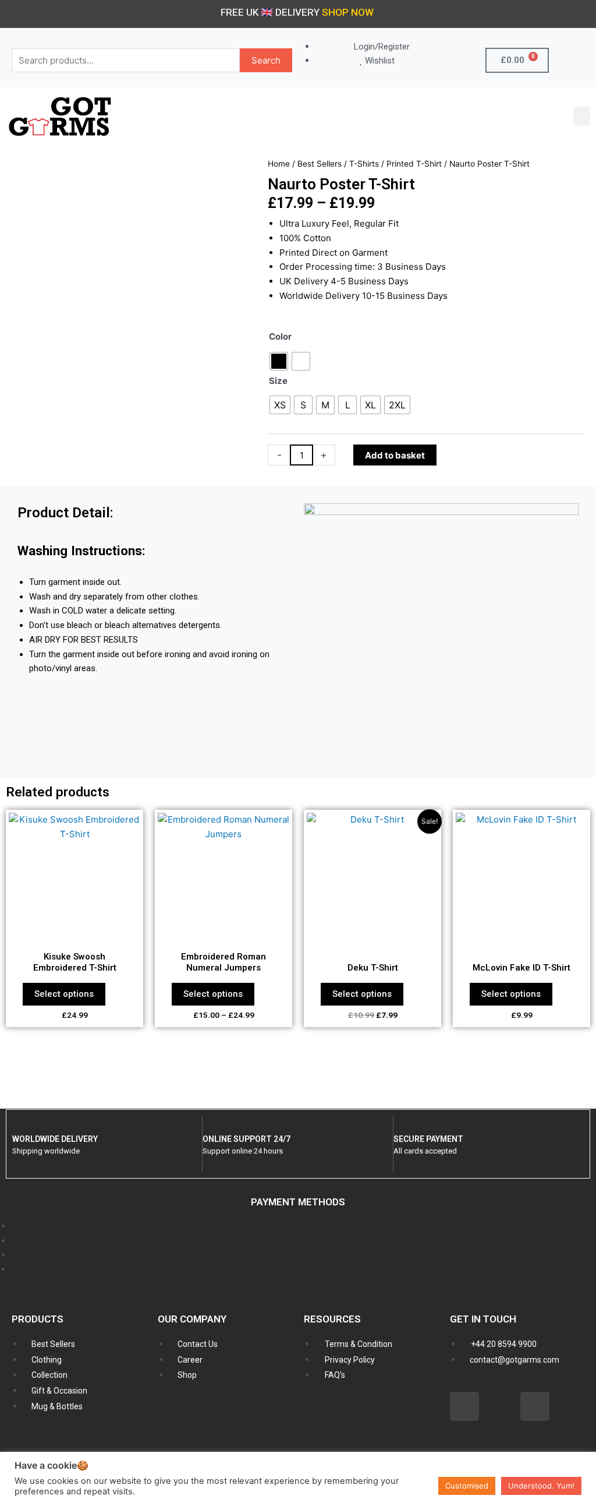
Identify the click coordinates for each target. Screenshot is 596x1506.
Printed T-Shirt (414, 163)
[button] (582, 116)
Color (280, 336)
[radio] (279, 361)
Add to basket (395, 455)
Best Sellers (319, 163)
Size (278, 380)
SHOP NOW (348, 12)
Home (279, 163)
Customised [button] (466, 1485)
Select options (64, 994)
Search (266, 60)
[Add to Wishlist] (451, 455)
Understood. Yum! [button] (541, 1485)
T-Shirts (364, 163)
